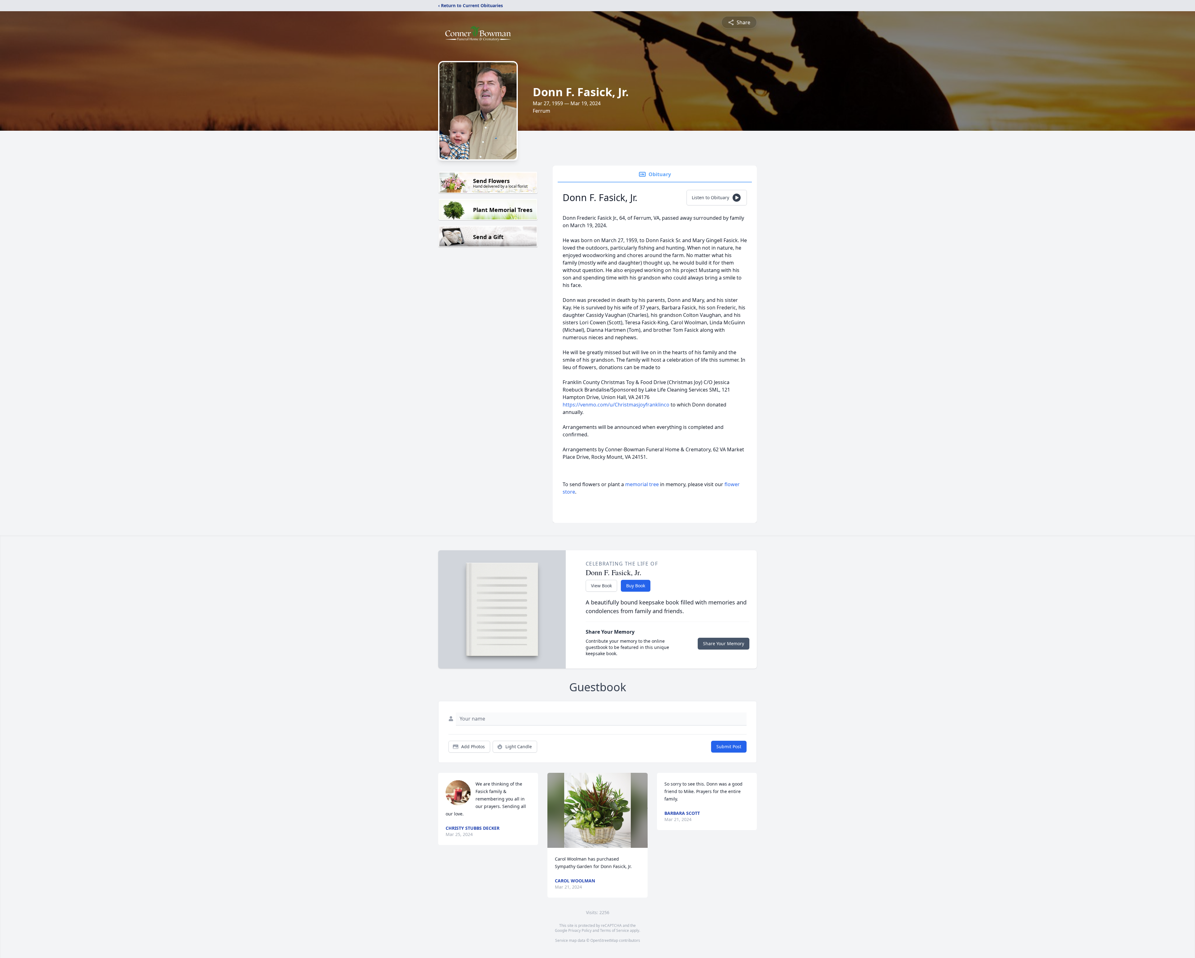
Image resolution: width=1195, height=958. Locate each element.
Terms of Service (614, 930)
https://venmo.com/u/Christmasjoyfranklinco (616, 404)
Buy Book (635, 586)
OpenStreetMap (604, 940)
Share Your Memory (723, 643)
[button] (597, 810)
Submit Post (728, 746)
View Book (601, 586)
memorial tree (642, 484)
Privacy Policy (580, 930)
